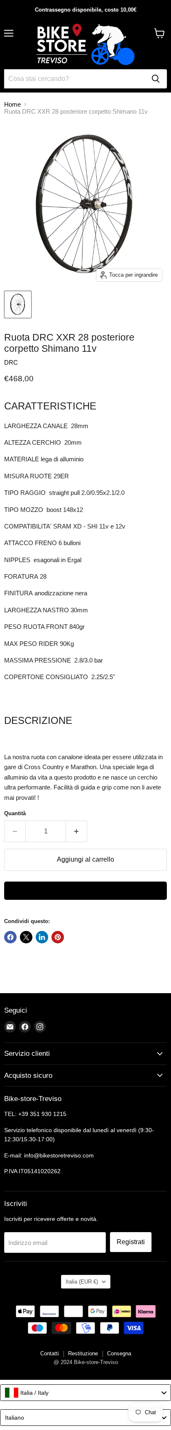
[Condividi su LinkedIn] (42, 937)
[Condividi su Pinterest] (57, 937)
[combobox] (85, 1392)
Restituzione (83, 1353)
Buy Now (85, 891)
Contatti (49, 1353)
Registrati (131, 1241)
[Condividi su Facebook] (10, 937)
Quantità (15, 813)
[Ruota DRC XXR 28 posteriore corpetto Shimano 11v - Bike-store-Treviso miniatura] (18, 304)
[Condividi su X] (26, 937)
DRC (11, 362)
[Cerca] (155, 78)
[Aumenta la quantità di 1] (76, 831)
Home (12, 104)
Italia (82, 1282)
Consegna (119, 1353)
